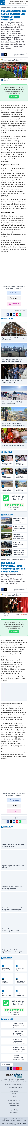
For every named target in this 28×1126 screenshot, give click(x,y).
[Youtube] (17, 1068)
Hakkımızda (14, 1091)
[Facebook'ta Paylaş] (2, 54)
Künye (14, 1093)
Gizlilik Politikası (14, 1103)
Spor (8, 7)
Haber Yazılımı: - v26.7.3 (13, 1124)
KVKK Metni (14, 1110)
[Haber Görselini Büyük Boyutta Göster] (14, 70)
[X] (11, 1068)
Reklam (14, 1096)
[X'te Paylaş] (5, 54)
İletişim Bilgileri (14, 1112)
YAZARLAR (7, 1064)
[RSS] (20, 1068)
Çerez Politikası (14, 1105)
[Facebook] (8, 1068)
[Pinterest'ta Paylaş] (17, 314)
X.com (15, 298)
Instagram (15, 303)
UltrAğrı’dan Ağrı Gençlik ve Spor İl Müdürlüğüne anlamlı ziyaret (16, 2)
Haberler (3, 7)
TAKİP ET (15, 96)
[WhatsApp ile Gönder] (20, 314)
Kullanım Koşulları (14, 1100)
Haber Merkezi (8, 79)
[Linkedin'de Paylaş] (14, 314)
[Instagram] (14, 1068)
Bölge (8, 559)
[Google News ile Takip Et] (23, 79)
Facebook (15, 293)
